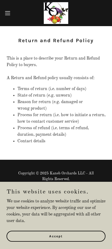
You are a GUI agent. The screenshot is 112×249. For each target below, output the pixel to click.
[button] (10, 13)
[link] (56, 13)
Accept (56, 236)
